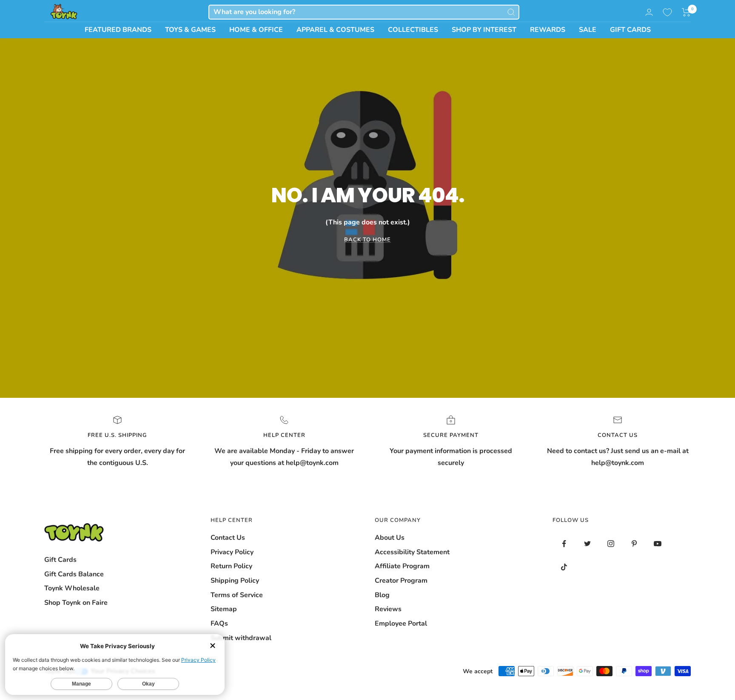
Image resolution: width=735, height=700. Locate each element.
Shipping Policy (235, 580)
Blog (382, 595)
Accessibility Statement (412, 552)
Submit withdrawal (241, 638)
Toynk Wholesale (72, 588)
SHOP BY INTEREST (484, 29)
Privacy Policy (232, 552)
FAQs (219, 623)
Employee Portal (401, 623)
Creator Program (401, 580)
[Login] (649, 12)
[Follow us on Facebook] (564, 543)
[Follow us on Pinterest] (634, 543)
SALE (587, 29)
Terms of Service (237, 595)
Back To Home (367, 240)
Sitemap (224, 609)
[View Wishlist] (667, 12)
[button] (686, 12)
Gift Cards (60, 559)
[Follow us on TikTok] (564, 567)
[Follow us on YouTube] (657, 543)
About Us (390, 537)
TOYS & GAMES (190, 29)
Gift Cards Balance (74, 574)
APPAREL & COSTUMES (335, 29)
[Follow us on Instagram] (611, 543)
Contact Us (228, 537)
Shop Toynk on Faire (76, 602)
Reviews (388, 609)
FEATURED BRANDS (118, 29)
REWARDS (547, 29)
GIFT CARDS (630, 29)
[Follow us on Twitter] (587, 543)
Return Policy (231, 566)
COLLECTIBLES (413, 29)
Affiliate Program (402, 566)
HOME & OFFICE (256, 29)
